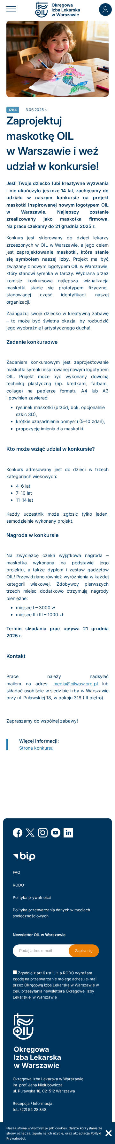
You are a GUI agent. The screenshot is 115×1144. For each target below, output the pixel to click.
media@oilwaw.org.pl (75, 683)
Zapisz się (84, 951)
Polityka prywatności (32, 897)
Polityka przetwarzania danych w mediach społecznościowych (51, 912)
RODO (18, 885)
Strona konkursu (36, 748)
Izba (13, 110)
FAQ (16, 872)
